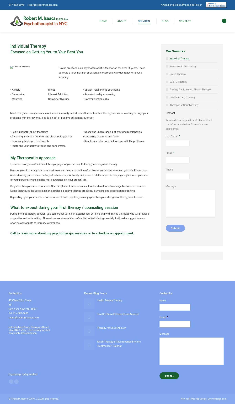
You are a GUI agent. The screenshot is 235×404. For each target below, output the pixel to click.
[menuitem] (103, 21)
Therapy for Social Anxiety (184, 105)
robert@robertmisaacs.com (43, 4)
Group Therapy (178, 74)
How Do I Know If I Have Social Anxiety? (118, 314)
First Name (173, 136)
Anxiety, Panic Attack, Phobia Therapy (190, 89)
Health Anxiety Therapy (182, 97)
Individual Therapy (180, 58)
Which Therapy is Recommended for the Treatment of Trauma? (119, 343)
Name (162, 300)
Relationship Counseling (183, 66)
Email (170, 153)
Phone (169, 169)
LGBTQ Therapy (178, 81)
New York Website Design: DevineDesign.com (203, 398)
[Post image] (89, 303)
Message (171, 186)
